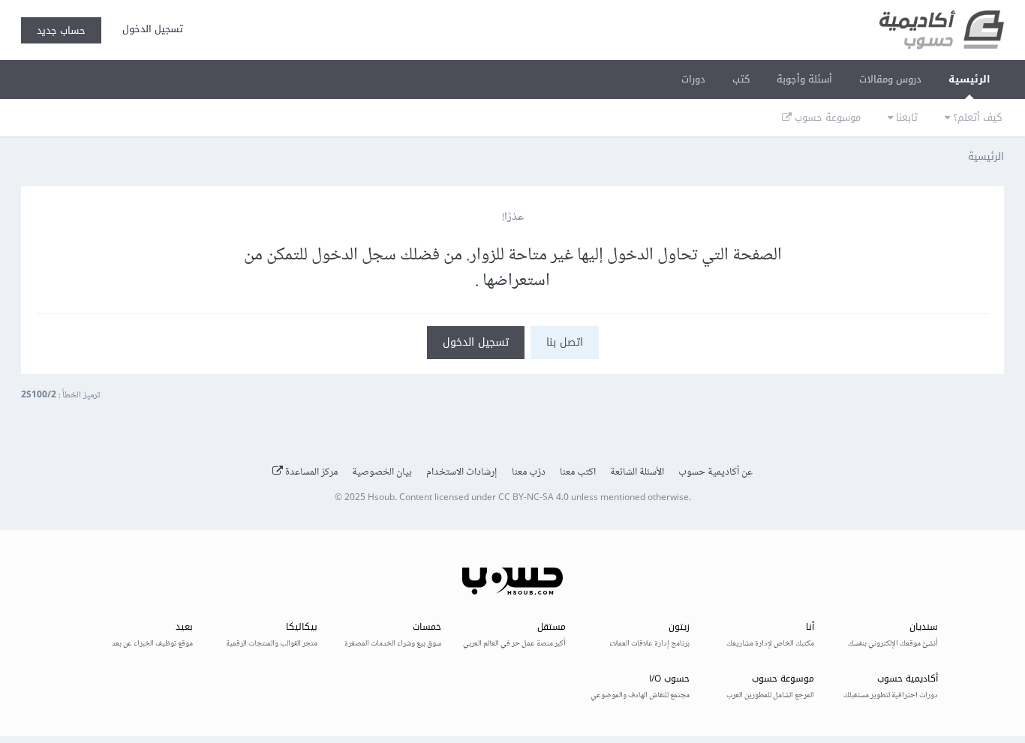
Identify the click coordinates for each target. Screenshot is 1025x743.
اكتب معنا (578, 472)
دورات (693, 79)
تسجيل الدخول (149, 28)
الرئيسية (969, 79)
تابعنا (905, 117)
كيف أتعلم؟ (976, 117)
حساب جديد (61, 30)
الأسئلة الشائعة (637, 472)
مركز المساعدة (310, 472)
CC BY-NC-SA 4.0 (533, 498)
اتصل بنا (564, 342)
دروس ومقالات (890, 79)
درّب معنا (529, 472)
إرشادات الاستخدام (461, 472)
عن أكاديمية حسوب (715, 472)
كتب (741, 79)
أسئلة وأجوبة (804, 79)
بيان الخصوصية (382, 472)
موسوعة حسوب (826, 117)
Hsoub (381, 498)
